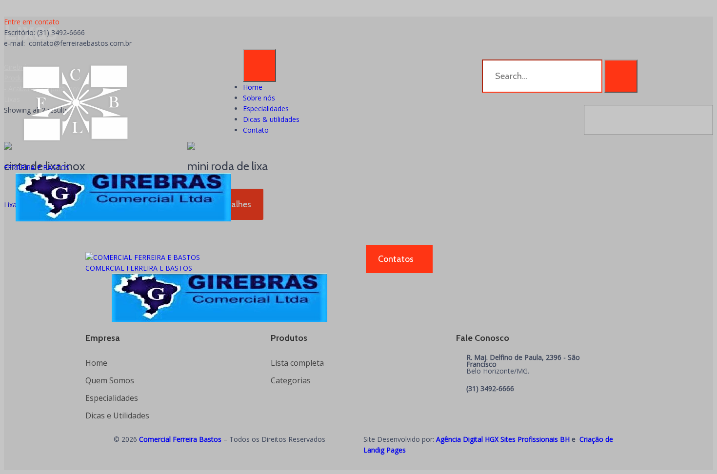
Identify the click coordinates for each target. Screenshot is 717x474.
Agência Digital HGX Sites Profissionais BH (503, 439)
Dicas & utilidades (271, 119)
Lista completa (297, 362)
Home (252, 87)
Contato (256, 130)
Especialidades (266, 108)
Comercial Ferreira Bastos (180, 439)
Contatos (396, 259)
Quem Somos (109, 380)
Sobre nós (259, 97)
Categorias (291, 380)
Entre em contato (32, 21)
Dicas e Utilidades (117, 415)
